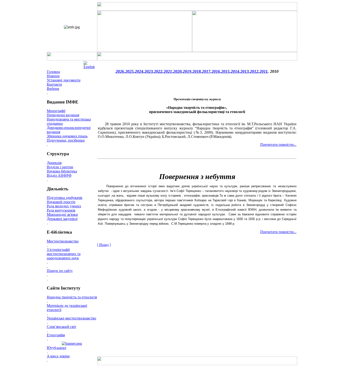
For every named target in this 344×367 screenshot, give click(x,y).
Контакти (54, 84)
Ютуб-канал (56, 348)
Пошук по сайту (60, 271)
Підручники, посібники (66, 140)
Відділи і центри (60, 167)
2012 (254, 71)
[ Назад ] (104, 245)
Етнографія (56, 335)
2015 (225, 71)
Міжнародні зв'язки (62, 215)
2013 (244, 71)
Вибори (53, 89)
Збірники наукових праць (67, 136)
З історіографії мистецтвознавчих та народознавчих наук (64, 254)
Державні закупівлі (62, 219)
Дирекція (54, 163)
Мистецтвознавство (63, 241)
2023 (148, 71)
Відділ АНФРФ (59, 175)
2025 (129, 71)
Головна (53, 72)
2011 (264, 71)
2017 (206, 71)
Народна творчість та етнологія (72, 297)
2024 (139, 71)
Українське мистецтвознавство (71, 318)
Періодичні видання (63, 115)
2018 (196, 71)
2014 (235, 71)
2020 (177, 71)
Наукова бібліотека (62, 171)
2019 (187, 71)
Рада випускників (61, 210)
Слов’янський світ (61, 327)
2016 (216, 71)
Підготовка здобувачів (64, 198)
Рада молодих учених (64, 206)
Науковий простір (61, 202)
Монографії (56, 111)
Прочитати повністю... (278, 145)
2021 (168, 71)
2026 (120, 71)
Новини (53, 76)
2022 (158, 71)
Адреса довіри (58, 356)
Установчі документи (64, 80)
